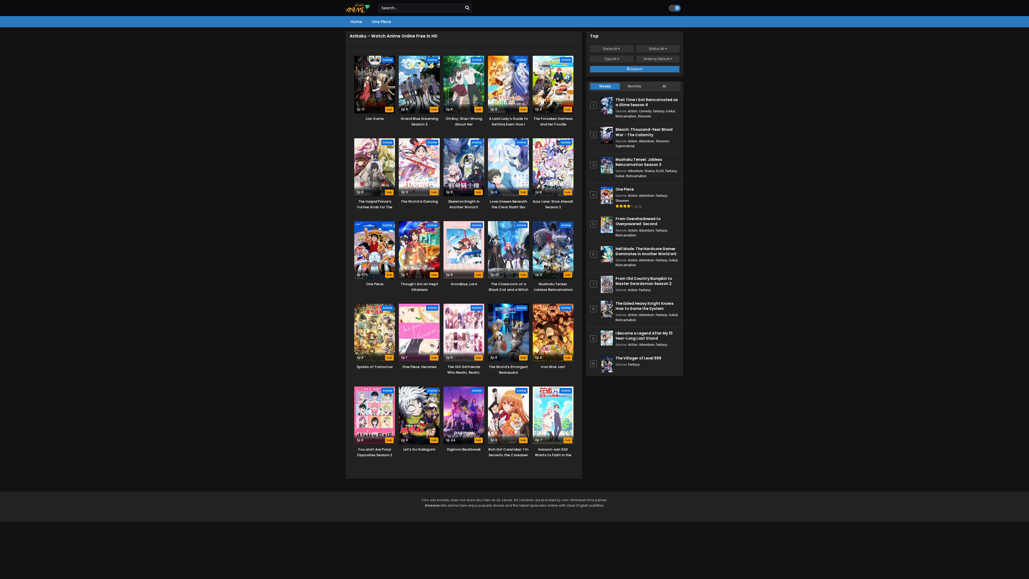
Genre (610, 48)
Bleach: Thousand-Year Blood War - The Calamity (644, 132)
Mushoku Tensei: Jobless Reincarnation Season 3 (639, 162)
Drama (650, 171)
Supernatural (625, 146)
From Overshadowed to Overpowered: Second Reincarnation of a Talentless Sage (644, 226)
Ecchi (660, 171)
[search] (467, 8)
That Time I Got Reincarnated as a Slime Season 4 (647, 102)
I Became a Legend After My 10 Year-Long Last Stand (644, 336)
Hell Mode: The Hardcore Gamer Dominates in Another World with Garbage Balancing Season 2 (647, 254)
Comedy (645, 111)
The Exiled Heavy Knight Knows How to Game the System (645, 306)
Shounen (644, 116)
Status (656, 48)
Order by (656, 59)
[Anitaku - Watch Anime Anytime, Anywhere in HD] (358, 11)
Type (610, 59)
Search (636, 69)
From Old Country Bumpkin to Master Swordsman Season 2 (644, 281)
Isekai (670, 111)
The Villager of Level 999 (638, 358)
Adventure (646, 141)
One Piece (625, 189)
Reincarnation (626, 116)
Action (632, 111)
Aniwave (432, 505)
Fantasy (659, 111)
